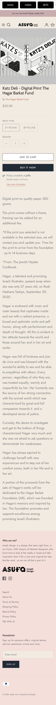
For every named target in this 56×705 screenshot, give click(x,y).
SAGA (10, 5)
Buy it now (28, 167)
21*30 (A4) (11, 127)
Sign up (11, 664)
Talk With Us (8, 621)
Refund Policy (9, 611)
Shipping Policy (10, 606)
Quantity (6, 136)
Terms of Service (10, 602)
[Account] (45, 24)
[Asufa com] (28, 25)
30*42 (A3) (29, 127)
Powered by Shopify (27, 694)
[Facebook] (4, 578)
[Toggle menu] (3, 24)
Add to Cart (28, 157)
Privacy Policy (9, 616)
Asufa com (14, 694)
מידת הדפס (8, 121)
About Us (7, 597)
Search (5, 592)
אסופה (28, 5)
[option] (28, 56)
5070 (45, 5)
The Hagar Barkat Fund (17, 99)
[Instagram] (10, 578)
